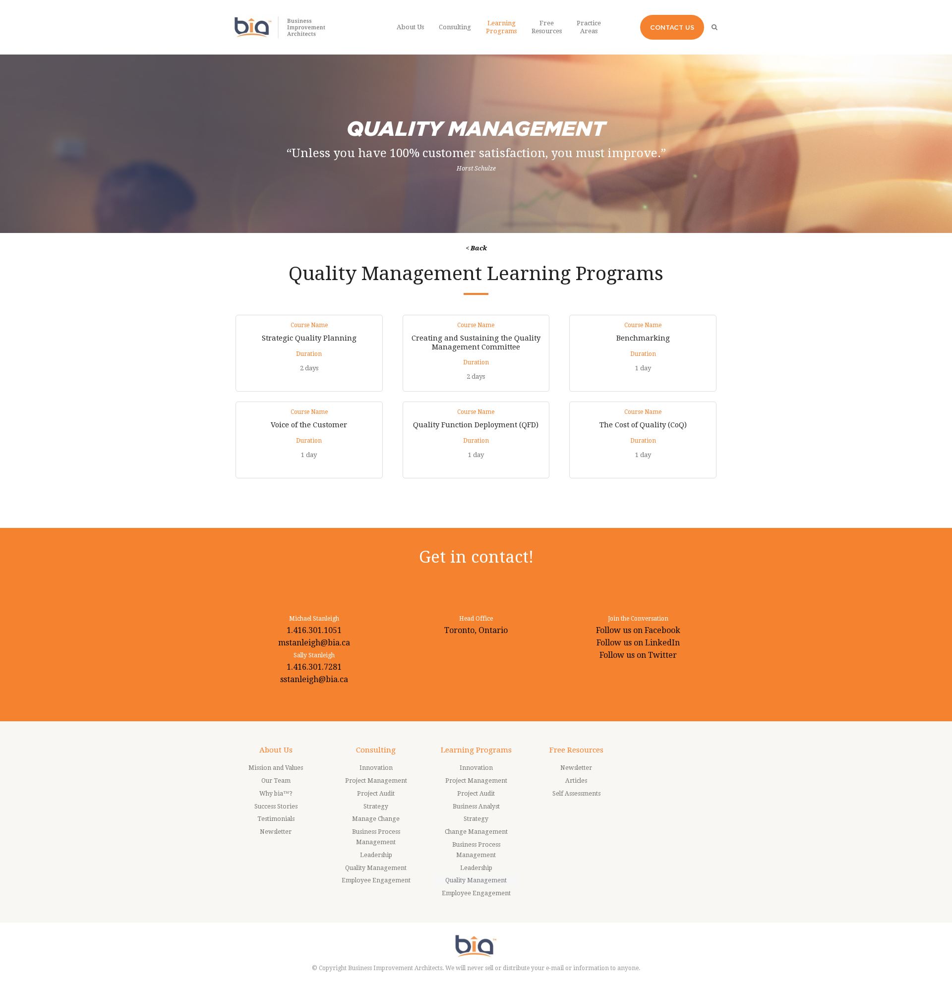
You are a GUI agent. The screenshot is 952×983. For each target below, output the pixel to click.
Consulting (376, 750)
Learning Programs (476, 750)
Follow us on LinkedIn (638, 642)
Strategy (375, 806)
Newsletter (276, 831)
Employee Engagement (376, 880)
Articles (576, 780)
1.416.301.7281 (314, 667)
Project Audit (376, 793)
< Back (476, 248)
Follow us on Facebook (638, 630)
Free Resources (576, 750)
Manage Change (376, 818)
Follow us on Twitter (638, 655)
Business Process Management (376, 837)
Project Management (376, 780)
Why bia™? (276, 793)
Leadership (376, 855)
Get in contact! (476, 557)
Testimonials (276, 818)
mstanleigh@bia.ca (314, 642)
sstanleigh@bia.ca (314, 679)
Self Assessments (576, 793)
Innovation (376, 767)
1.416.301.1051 (314, 630)
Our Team (276, 780)
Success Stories (276, 806)
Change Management (476, 831)
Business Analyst (476, 806)
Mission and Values (275, 767)
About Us (276, 750)
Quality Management (376, 868)
